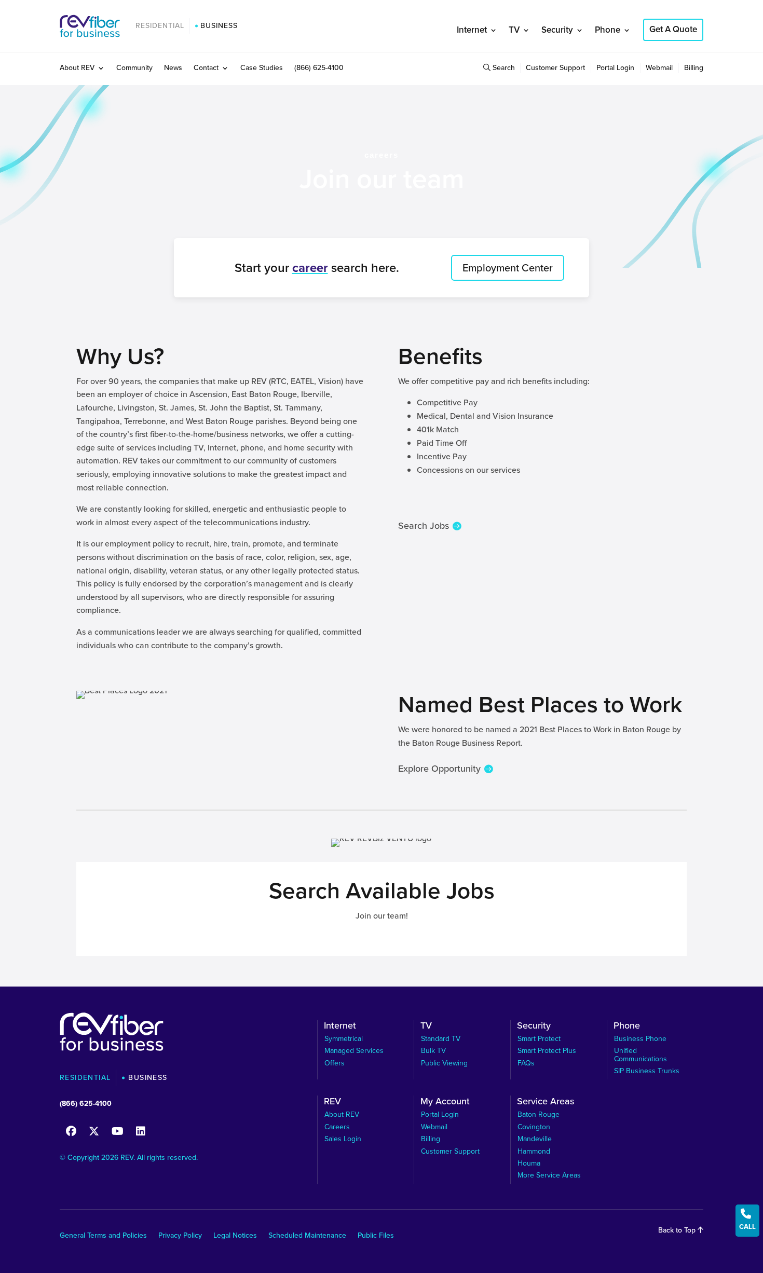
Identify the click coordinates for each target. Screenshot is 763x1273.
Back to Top (678, 1230)
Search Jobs (423, 525)
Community (134, 68)
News (173, 68)
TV (514, 29)
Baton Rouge (538, 1114)
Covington (533, 1127)
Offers (334, 1063)
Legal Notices (235, 1236)
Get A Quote (673, 29)
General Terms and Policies (103, 1236)
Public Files (376, 1236)
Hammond (533, 1151)
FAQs (526, 1063)
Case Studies (261, 68)
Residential (159, 25)
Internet (472, 29)
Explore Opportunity (439, 768)
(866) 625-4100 (319, 68)
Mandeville (534, 1139)
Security (557, 29)
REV (332, 1103)
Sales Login (342, 1139)
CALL (747, 1219)
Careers (337, 1127)
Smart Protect (539, 1039)
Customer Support (555, 68)
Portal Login (615, 68)
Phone (607, 29)
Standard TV (440, 1039)
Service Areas (545, 1103)
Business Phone (640, 1039)
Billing (693, 68)
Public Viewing (444, 1063)
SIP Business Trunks (646, 1071)
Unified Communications (640, 1055)
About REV (77, 68)
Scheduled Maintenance (307, 1236)
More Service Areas (549, 1175)
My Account (445, 1103)
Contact (206, 68)
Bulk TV (433, 1051)
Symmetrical (343, 1039)
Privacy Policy (180, 1236)
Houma (528, 1163)
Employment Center (507, 268)
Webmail (659, 68)
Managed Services (354, 1051)
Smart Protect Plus (546, 1051)
